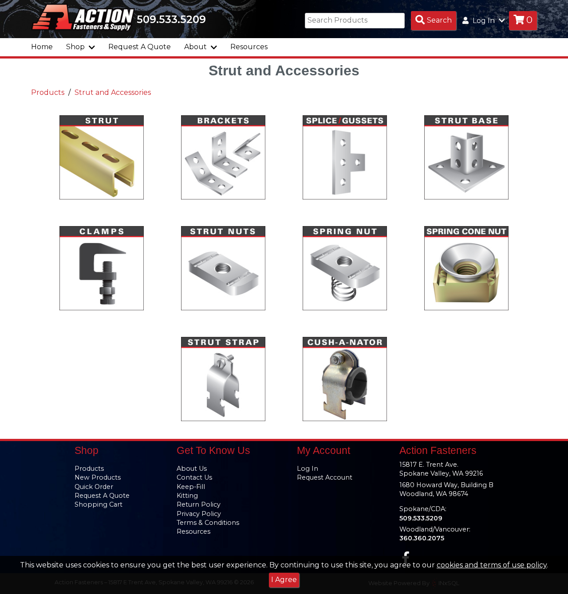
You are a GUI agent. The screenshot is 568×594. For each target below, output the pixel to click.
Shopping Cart (98, 504)
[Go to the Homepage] (83, 17)
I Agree (284, 579)
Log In (307, 469)
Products (47, 92)
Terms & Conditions (208, 523)
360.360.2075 (421, 538)
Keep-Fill (191, 487)
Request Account (324, 477)
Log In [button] (484, 20)
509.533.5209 (171, 19)
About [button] (196, 47)
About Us (192, 469)
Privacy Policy (199, 514)
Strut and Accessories (113, 92)
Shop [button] (76, 47)
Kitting (187, 496)
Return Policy (199, 504)
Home (42, 47)
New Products (98, 477)
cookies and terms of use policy (492, 565)
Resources (249, 47)
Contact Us (194, 477)
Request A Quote (139, 47)
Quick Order (94, 487)
